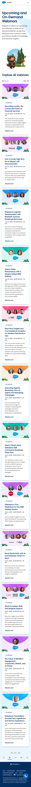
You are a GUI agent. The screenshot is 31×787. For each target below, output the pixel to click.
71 (21, 757)
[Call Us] (25, 775)
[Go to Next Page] (27, 757)
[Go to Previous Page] (4, 757)
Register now (9, 131)
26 (10, 757)
